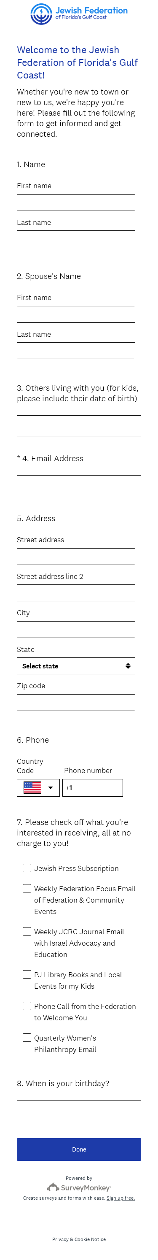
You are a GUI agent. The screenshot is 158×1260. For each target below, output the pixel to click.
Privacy (60, 1239)
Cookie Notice (90, 1239)
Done (79, 1149)
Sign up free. (121, 1198)
